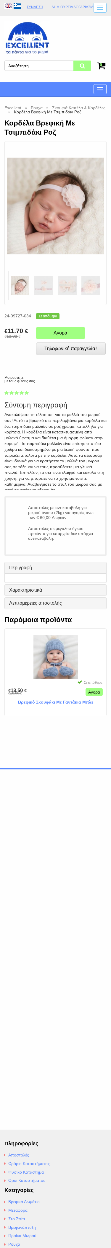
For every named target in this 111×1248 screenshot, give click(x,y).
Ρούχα (14, 1244)
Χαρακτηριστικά (25, 590)
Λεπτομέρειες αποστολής (35, 603)
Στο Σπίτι (16, 1218)
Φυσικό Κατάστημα (26, 1172)
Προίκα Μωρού (22, 1235)
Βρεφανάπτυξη (22, 1227)
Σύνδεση (35, 7)
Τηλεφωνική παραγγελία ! (70, 348)
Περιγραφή (20, 567)
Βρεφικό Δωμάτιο (24, 1201)
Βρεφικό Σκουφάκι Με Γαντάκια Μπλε (55, 702)
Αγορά (60, 332)
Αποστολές (18, 1155)
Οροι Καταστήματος (26, 1180)
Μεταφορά (18, 1210)
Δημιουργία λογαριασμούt (76, 7)
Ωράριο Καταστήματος (29, 1163)
